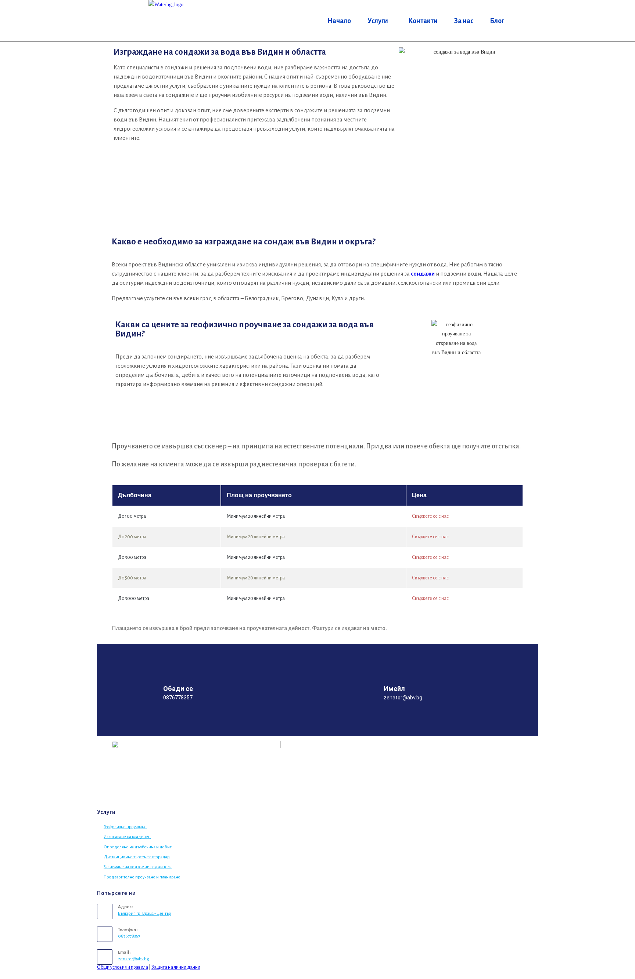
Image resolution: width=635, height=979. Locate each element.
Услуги (377, 21)
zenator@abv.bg (133, 959)
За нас (463, 21)
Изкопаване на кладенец (127, 836)
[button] (379, 21)
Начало (339, 21)
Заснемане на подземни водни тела (138, 867)
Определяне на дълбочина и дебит (138, 847)
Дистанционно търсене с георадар (137, 857)
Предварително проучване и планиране (142, 877)
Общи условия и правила (122, 967)
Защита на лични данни (175, 967)
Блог (497, 21)
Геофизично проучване (125, 827)
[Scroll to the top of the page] (2, 974)
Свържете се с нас (430, 516)
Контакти (423, 21)
